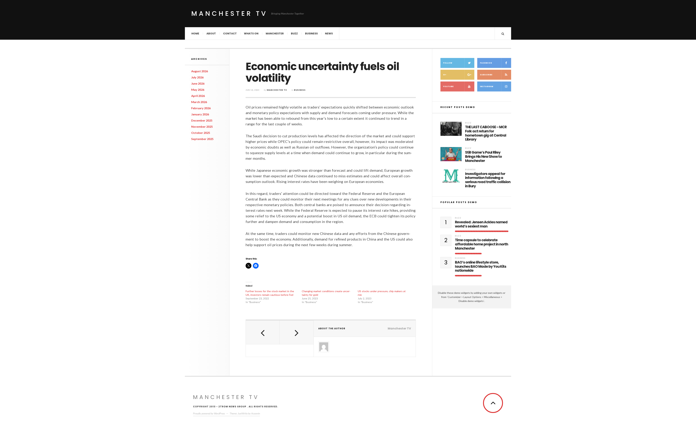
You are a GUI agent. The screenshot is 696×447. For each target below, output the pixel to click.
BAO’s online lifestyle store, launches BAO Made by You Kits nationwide (480, 266)
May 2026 (197, 89)
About (211, 33)
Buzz (294, 33)
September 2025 (202, 139)
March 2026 (199, 102)
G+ (444, 74)
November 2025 (202, 126)
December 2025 (201, 120)
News (329, 33)
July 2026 (197, 77)
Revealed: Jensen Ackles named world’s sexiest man (481, 224)
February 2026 (201, 108)
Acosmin (255, 413)
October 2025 (200, 132)
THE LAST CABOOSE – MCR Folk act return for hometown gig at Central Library (486, 133)
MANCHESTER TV (226, 397)
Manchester (275, 33)
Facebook (486, 63)
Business (311, 33)
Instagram (486, 86)
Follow (447, 63)
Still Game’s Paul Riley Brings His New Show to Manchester (483, 157)
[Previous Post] (263, 332)
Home (195, 33)
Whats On (251, 33)
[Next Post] (297, 332)
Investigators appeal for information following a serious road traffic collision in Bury (487, 180)
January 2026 (200, 114)
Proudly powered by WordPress (209, 413)
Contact (230, 33)
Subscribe (486, 74)
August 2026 (199, 71)
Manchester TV (229, 13)
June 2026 (197, 83)
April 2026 (198, 95)
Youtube (448, 86)
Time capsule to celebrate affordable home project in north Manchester (481, 244)
